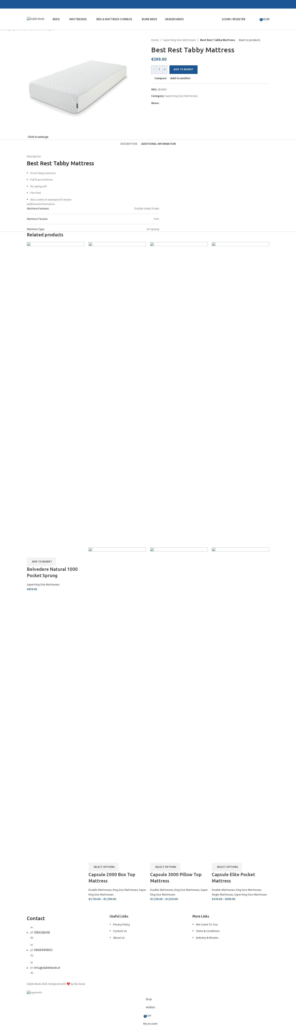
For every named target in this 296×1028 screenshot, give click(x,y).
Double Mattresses (99, 890)
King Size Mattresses (125, 890)
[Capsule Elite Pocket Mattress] (240, 394)
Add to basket (183, 69)
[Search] (249, 19)
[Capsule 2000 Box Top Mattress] (117, 394)
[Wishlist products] (255, 19)
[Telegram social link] (52, 4)
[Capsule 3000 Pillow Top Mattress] (179, 394)
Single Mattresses (222, 894)
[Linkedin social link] (48, 4)
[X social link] (38, 4)
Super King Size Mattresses (43, 584)
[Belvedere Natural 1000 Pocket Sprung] (55, 394)
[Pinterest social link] (43, 4)
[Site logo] (35, 19)
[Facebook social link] (33, 4)
